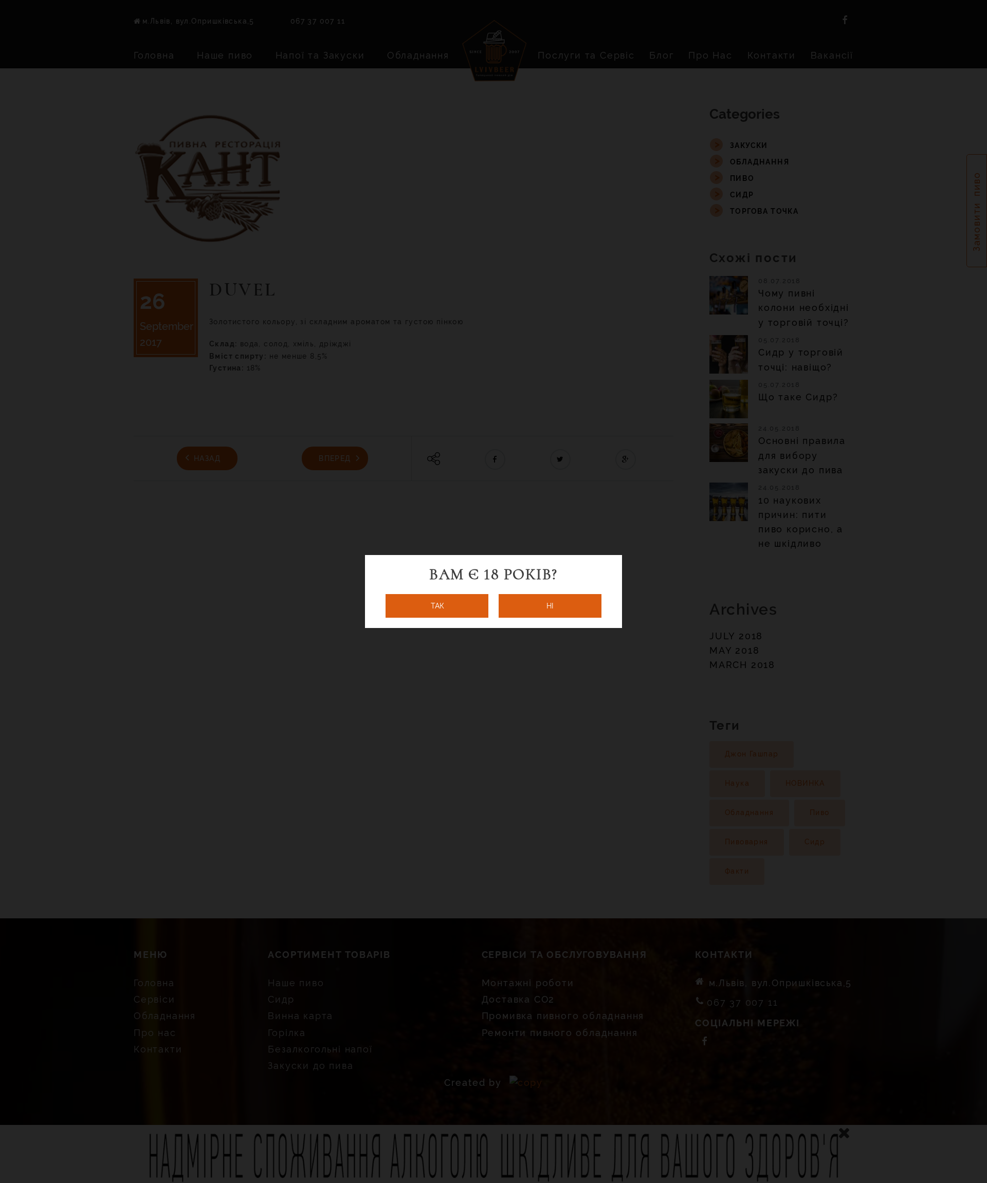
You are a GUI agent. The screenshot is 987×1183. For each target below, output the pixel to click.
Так (437, 606)
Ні (550, 606)
